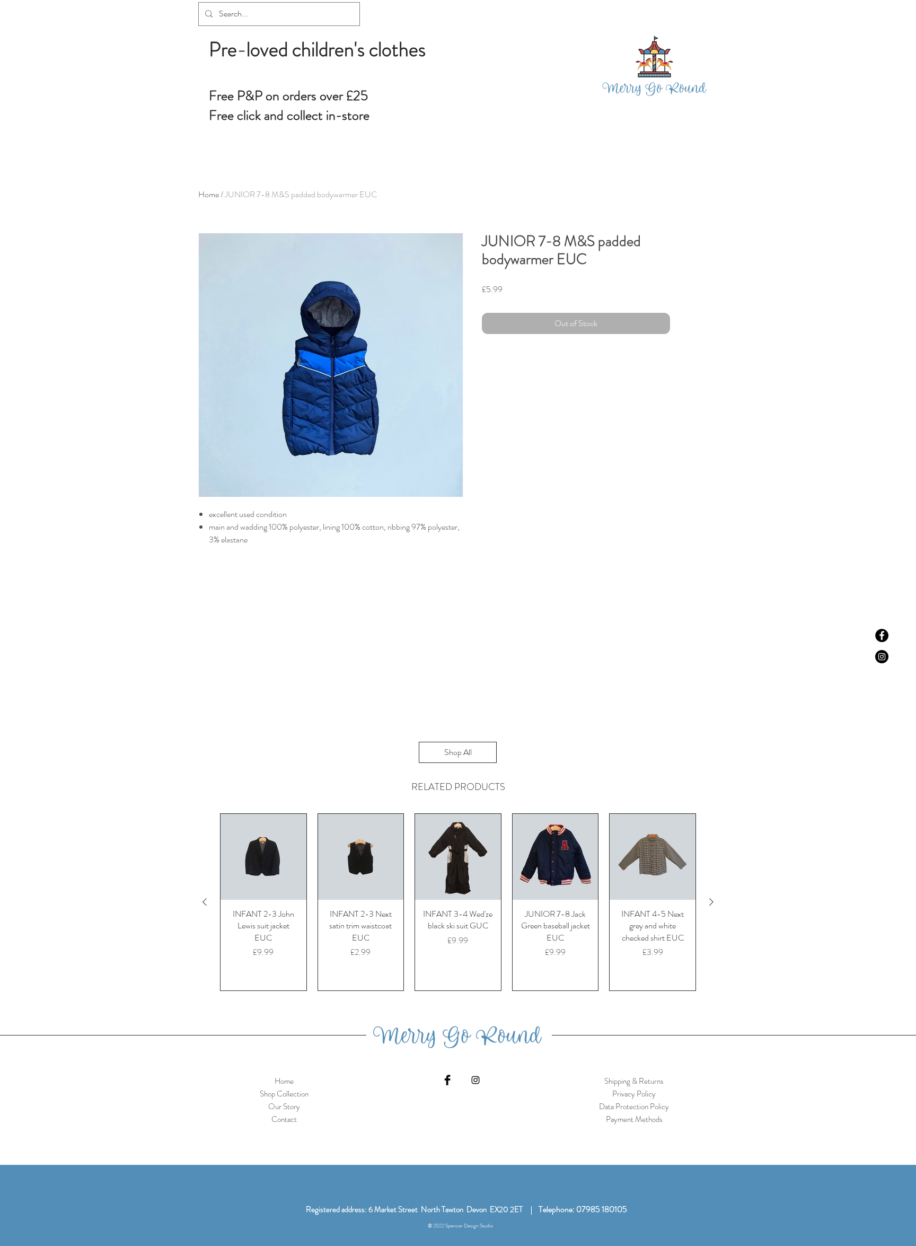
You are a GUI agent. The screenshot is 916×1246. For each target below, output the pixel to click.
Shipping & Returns (634, 1081)
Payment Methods (634, 1119)
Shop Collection (284, 1094)
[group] (458, 902)
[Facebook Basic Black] (447, 1080)
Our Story (284, 1106)
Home (208, 194)
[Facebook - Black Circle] (881, 635)
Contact (284, 1119)
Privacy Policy (634, 1094)
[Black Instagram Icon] (475, 1080)
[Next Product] (711, 902)
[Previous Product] (204, 902)
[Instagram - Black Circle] (881, 656)
